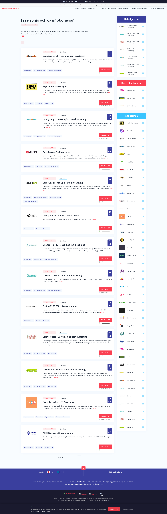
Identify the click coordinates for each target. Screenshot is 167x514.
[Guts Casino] (122, 201)
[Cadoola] (122, 216)
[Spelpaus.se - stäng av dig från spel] (83, 494)
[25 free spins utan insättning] (122, 65)
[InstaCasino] (122, 380)
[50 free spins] (122, 98)
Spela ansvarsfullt (99, 1)
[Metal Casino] (122, 240)
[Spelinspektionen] (70, 494)
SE (62, 472)
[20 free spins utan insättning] (122, 34)
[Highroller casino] (122, 123)
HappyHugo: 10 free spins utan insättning (64, 119)
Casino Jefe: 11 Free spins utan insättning (64, 369)
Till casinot (105, 70)
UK (53, 472)
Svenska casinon (80, 8)
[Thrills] (122, 357)
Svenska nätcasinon (54, 70)
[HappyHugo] (122, 388)
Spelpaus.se (105, 500)
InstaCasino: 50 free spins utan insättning (64, 55)
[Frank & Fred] (122, 271)
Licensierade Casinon (157, 8)
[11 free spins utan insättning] (122, 73)
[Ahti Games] (122, 224)
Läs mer (94, 62)
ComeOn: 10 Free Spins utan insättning (63, 182)
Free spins (91, 8)
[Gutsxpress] (122, 263)
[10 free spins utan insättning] (122, 26)
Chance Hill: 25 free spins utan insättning (64, 244)
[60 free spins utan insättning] (122, 49)
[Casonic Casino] (122, 286)
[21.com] (122, 294)
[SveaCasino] (122, 146)
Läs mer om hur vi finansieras (112, 5)
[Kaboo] (122, 185)
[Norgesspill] (122, 232)
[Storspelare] (122, 310)
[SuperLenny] (122, 364)
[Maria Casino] (122, 247)
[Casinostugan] (122, 419)
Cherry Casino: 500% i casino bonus (61, 215)
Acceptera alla (114, 509)
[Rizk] (122, 154)
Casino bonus (101, 8)
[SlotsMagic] (122, 372)
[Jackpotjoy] (122, 193)
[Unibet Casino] (122, 302)
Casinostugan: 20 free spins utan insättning (65, 336)
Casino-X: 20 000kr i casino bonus (60, 306)
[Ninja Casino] (122, 325)
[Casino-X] (122, 208)
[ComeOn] (122, 396)
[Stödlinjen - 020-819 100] (93, 494)
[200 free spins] (122, 90)
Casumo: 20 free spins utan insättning (62, 275)
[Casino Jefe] (122, 427)
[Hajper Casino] (122, 255)
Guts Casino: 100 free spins (56, 152)
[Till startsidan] (11, 9)
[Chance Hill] (122, 403)
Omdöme (63, 52)
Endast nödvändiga (128, 509)
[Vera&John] (122, 349)
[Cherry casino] (122, 138)
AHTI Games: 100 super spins (58, 432)
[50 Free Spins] (122, 105)
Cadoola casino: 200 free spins (58, 402)
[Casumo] (122, 411)
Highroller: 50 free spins (55, 86)
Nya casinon (112, 8)
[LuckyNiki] (122, 177)
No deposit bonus (123, 8)
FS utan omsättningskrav (140, 8)
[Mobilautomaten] (122, 169)
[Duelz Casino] (122, 279)
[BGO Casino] (122, 341)
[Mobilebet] (122, 162)
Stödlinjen (61, 500)
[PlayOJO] (122, 130)
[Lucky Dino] (122, 333)
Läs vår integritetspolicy (44, 511)
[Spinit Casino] (122, 318)
